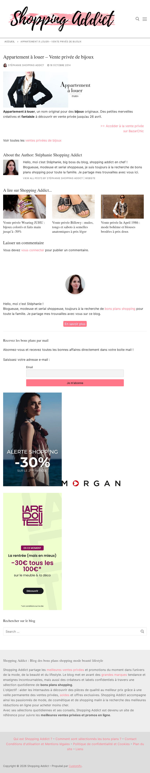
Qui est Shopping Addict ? (32, 739)
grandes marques (114, 675)
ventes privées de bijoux (43, 140)
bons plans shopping (120, 309)
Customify (75, 766)
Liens (79, 749)
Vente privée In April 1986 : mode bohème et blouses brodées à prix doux (120, 227)
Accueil (9, 41)
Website (90, 178)
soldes (64, 695)
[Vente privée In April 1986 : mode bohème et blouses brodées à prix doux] (122, 207)
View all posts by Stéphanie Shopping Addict (53, 178)
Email (29, 367)
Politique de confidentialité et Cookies (101, 744)
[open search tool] (137, 19)
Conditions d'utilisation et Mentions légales (38, 744)
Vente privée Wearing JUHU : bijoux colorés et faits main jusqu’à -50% (24, 227)
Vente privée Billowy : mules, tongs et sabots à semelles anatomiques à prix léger (72, 227)
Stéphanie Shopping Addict (26, 65)
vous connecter (32, 250)
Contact (131, 739)
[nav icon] (145, 19)
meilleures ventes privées (65, 670)
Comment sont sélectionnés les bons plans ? (88, 739)
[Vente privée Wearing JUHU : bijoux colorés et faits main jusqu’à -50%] (24, 207)
